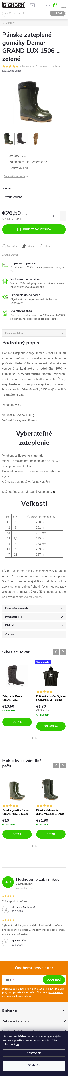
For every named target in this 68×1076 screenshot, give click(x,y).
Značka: (10, 254)
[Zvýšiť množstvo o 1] (63, 213)
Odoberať (54, 979)
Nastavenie (34, 1053)
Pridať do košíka (37, 229)
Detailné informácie (14, 176)
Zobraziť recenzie (25, 888)
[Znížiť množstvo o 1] (63, 218)
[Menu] (63, 5)
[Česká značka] (51, 676)
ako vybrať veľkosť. (31, 597)
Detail (17, 722)
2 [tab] (36, 738)
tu (17, 1044)
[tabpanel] (17, 696)
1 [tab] (32, 738)
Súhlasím (34, 1065)
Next (63, 652)
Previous (56, 652)
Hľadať (57, 13)
